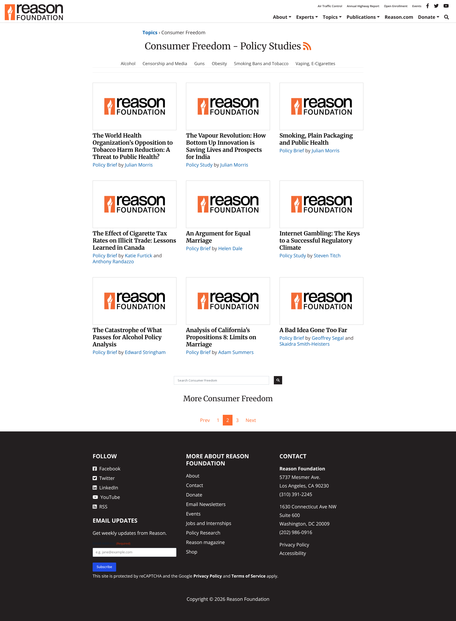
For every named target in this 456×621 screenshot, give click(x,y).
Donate (426, 17)
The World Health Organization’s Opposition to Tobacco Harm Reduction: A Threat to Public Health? (133, 146)
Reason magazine (205, 542)
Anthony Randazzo (113, 261)
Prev (205, 420)
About (280, 17)
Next (251, 420)
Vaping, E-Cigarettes (315, 64)
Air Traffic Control (330, 6)
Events (416, 6)
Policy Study (199, 165)
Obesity (219, 64)
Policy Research (203, 533)
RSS (103, 506)
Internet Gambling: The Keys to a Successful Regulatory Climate (320, 240)
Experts (305, 17)
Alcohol (128, 64)
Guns (199, 64)
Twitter (107, 478)
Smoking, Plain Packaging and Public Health (316, 139)
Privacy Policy (294, 544)
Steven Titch (327, 255)
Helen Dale (230, 248)
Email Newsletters (206, 504)
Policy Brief (105, 165)
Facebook (109, 468)
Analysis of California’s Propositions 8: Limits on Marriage (221, 337)
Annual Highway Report (363, 6)
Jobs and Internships (208, 523)
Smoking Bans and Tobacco (261, 64)
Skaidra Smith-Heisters (305, 344)
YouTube (110, 497)
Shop (191, 552)
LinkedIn (108, 487)
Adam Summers (236, 352)
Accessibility (293, 553)
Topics (330, 17)
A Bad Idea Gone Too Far (313, 330)
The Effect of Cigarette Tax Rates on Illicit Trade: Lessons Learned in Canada (134, 240)
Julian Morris (139, 165)
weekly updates (119, 533)
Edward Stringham (145, 352)
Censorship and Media (164, 64)
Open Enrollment (396, 6)
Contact (194, 485)
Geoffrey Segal (328, 338)
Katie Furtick (138, 255)
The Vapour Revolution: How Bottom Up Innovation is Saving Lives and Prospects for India (226, 146)
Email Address (111, 543)
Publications (361, 17)
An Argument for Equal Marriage (218, 237)
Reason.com (399, 17)
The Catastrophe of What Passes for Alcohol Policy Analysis (127, 337)
